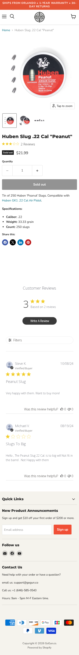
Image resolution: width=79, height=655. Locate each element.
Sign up (62, 529)
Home (6, 30)
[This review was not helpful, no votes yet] (69, 409)
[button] (9, 120)
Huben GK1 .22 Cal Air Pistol (21, 200)
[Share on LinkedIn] (20, 242)
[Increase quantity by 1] (37, 170)
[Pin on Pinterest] (28, 242)
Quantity (7, 161)
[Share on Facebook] (5, 242)
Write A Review (39, 321)
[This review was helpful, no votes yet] (61, 409)
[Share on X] (13, 242)
